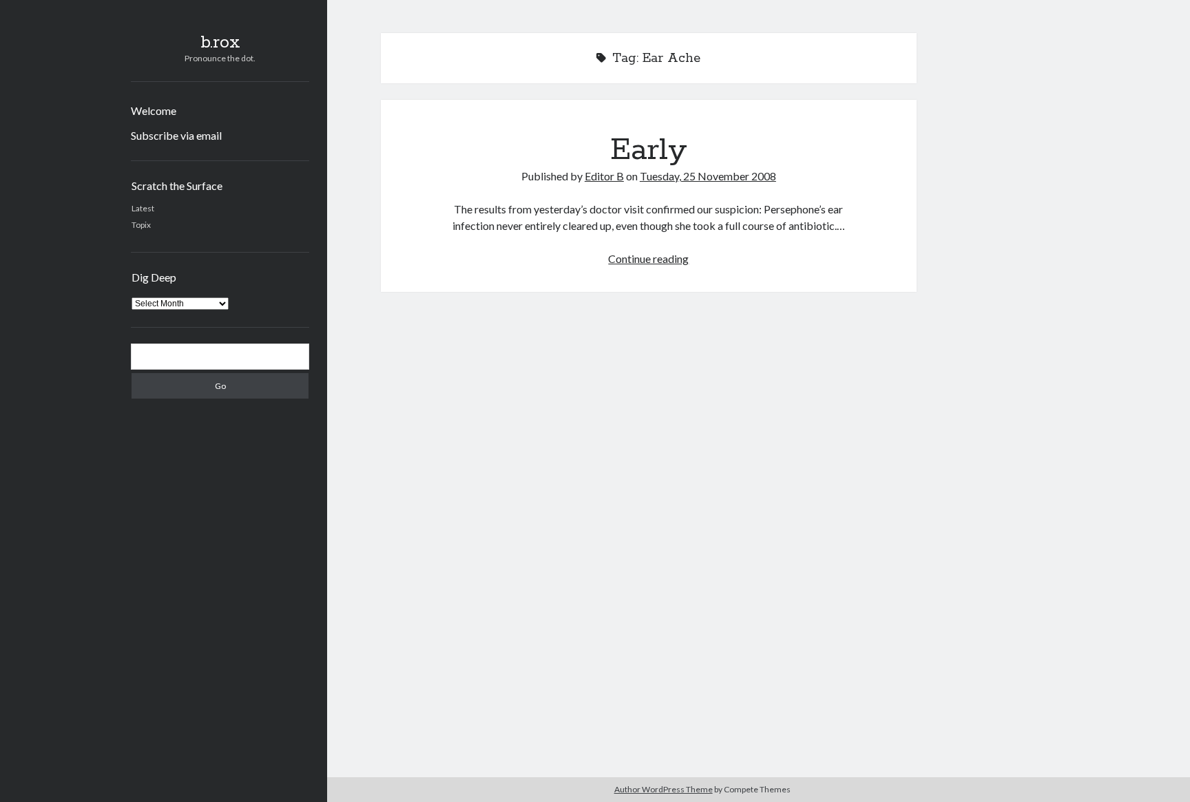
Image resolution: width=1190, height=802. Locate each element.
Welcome (153, 110)
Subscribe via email (176, 135)
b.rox (220, 43)
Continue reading (648, 258)
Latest (143, 208)
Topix (141, 225)
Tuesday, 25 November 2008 (708, 175)
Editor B (604, 175)
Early (648, 150)
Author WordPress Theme (663, 789)
